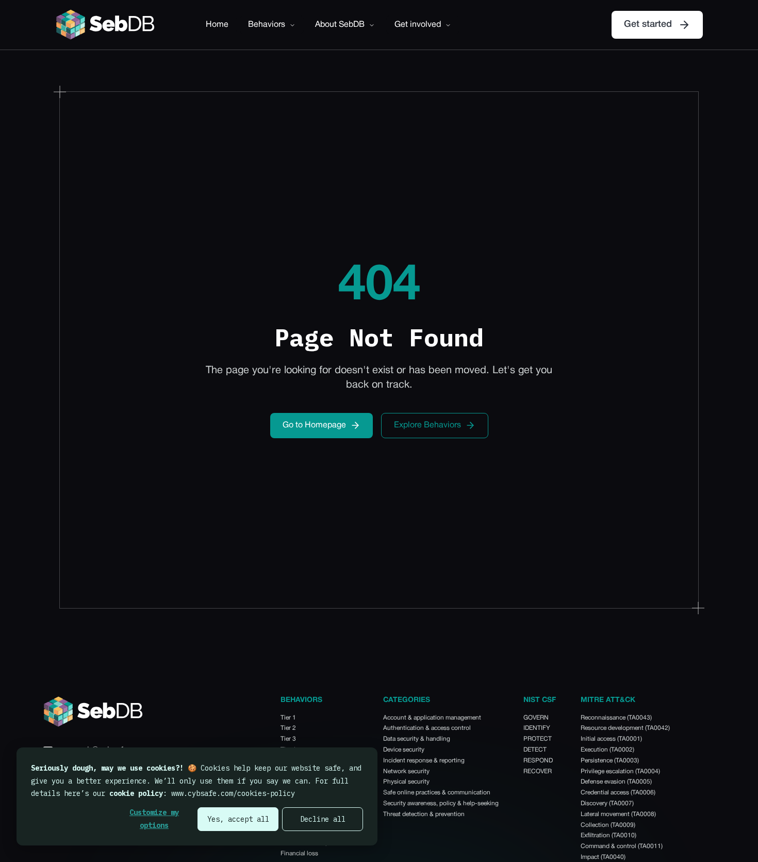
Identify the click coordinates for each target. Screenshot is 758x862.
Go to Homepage (314, 425)
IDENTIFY (536, 728)
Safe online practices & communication (436, 792)
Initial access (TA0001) (611, 739)
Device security (403, 750)
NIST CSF (539, 700)
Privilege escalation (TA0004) (620, 771)
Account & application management (432, 718)
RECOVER (537, 771)
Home (217, 24)
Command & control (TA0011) (622, 846)
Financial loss (299, 853)
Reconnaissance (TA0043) (616, 718)
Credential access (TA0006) (618, 792)
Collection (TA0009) (608, 825)
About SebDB (340, 24)
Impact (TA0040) (603, 857)
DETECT (535, 750)
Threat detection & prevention (424, 814)
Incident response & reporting (424, 760)
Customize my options (154, 819)
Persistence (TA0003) (610, 760)
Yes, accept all (238, 819)
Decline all (322, 819)
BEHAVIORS (301, 700)
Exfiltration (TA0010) (608, 835)
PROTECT (537, 739)
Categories (406, 700)
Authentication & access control (427, 728)
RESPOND (538, 760)
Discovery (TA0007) (607, 803)
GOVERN (536, 718)
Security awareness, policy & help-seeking (441, 803)
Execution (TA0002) (607, 750)
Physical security (406, 782)
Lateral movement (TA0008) (618, 814)
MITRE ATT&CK (608, 700)
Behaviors (266, 24)
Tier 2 (288, 728)
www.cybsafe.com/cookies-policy (233, 793)
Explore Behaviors (427, 425)
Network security (406, 771)
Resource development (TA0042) (625, 728)
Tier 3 (288, 739)
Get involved (417, 24)
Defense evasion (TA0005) (616, 782)
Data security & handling (416, 739)
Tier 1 (288, 718)
